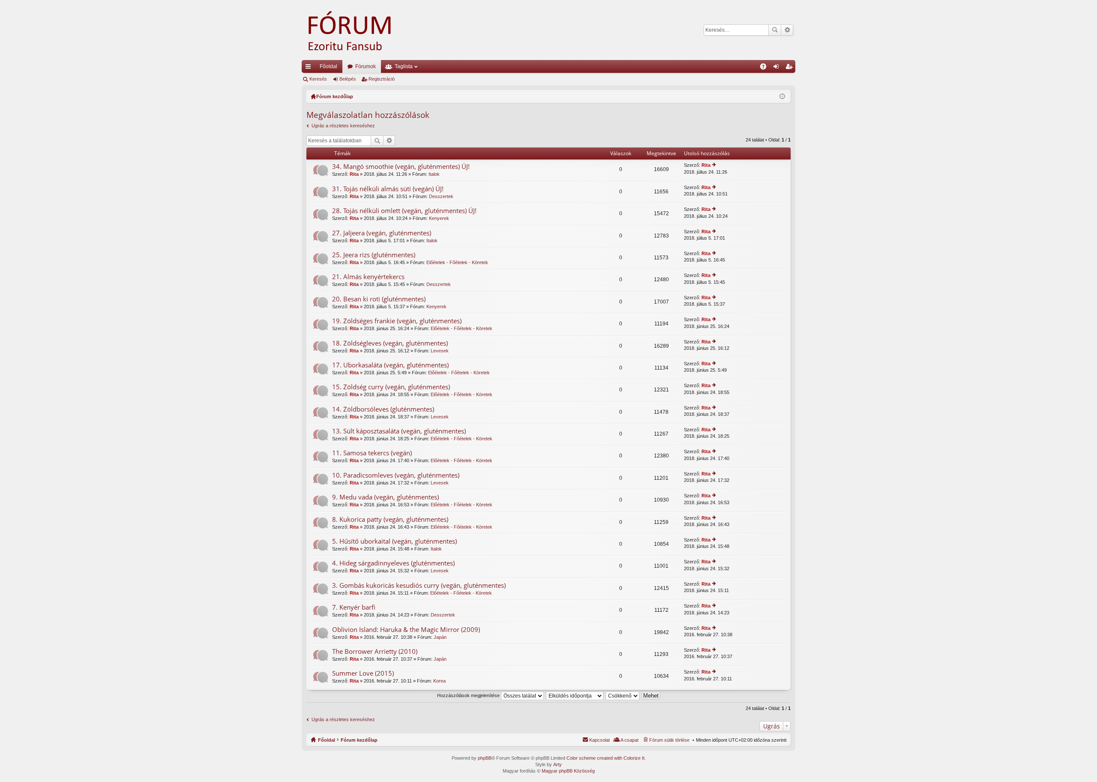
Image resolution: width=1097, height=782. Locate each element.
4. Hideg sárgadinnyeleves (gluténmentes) (393, 563)
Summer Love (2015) (363, 673)
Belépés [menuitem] (777, 68)
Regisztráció (382, 78)
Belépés (347, 78)
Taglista (404, 66)
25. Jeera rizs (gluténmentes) (373, 255)
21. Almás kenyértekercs (368, 277)
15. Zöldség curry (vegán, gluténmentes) (391, 387)
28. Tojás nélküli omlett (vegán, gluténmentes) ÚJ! (404, 211)
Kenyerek (439, 218)
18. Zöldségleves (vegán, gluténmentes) (390, 343)
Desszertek (441, 196)
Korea (439, 680)
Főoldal (328, 66)
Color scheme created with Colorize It (605, 758)
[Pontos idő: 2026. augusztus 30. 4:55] (782, 96)
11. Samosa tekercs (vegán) (372, 453)
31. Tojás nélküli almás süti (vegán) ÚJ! (388, 189)
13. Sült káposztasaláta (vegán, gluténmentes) (399, 431)
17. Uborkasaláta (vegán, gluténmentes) (390, 365)
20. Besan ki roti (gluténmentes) (379, 299)
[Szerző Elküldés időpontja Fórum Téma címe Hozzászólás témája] (575, 695)
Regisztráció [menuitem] (790, 68)
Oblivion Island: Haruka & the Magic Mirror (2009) (406, 630)
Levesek (440, 350)
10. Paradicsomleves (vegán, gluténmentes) (395, 475)
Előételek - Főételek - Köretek (457, 262)
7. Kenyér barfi (353, 607)
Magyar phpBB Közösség (568, 770)
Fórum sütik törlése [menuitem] (669, 740)
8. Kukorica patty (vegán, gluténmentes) (390, 519)
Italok (434, 174)
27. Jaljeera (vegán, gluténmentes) (381, 233)
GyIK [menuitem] (766, 68)
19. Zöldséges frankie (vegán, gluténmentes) (397, 321)
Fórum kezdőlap (359, 740)
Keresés (774, 30)
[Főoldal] (362, 30)
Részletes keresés (787, 30)
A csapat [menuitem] (629, 740)
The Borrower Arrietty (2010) (374, 651)
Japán (440, 637)
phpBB (485, 758)
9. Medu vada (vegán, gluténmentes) (385, 497)
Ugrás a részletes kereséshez (343, 125)
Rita (354, 174)
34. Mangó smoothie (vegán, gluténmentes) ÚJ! (401, 166)
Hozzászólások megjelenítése (469, 695)
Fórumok (365, 66)
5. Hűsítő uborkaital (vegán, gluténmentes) (394, 541)
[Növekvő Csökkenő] (622, 695)
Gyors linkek (310, 68)
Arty (557, 764)
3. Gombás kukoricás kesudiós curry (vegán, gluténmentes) (419, 585)
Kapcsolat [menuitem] (599, 740)
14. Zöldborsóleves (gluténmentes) (383, 409)
